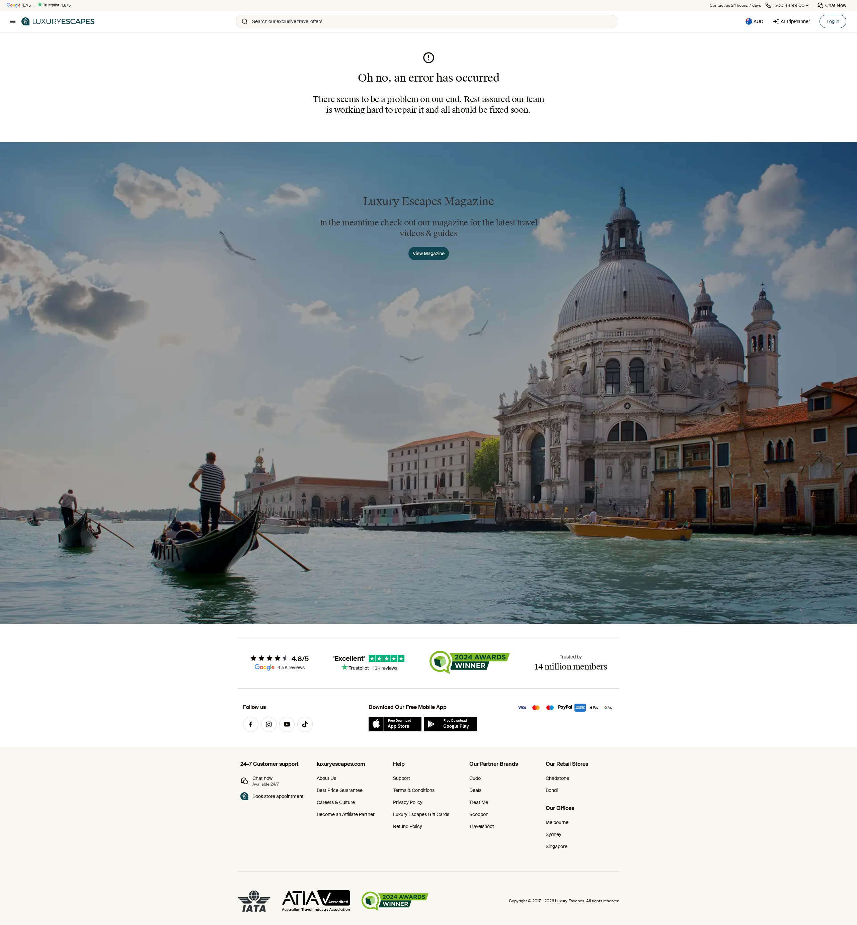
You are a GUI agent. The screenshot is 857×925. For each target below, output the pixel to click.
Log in (833, 21)
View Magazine (429, 253)
